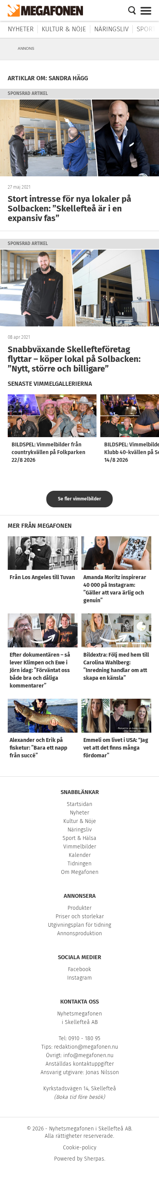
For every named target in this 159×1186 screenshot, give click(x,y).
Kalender (80, 855)
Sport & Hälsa (79, 838)
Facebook (79, 969)
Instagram (79, 978)
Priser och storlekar (80, 916)
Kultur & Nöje (64, 29)
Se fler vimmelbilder (79, 499)
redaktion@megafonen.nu (86, 1047)
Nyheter (21, 29)
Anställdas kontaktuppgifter (80, 1064)
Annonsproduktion (79, 933)
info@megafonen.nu (88, 1055)
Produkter (79, 908)
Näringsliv (111, 29)
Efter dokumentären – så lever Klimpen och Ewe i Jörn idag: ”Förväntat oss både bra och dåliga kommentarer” (40, 670)
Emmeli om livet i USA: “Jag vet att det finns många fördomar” (115, 748)
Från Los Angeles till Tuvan (42, 577)
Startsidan (79, 804)
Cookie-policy (79, 1147)
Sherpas (94, 1159)
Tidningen (79, 863)
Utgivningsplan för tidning (79, 925)
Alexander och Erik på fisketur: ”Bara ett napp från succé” (38, 748)
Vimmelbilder (79, 846)
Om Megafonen (79, 872)
